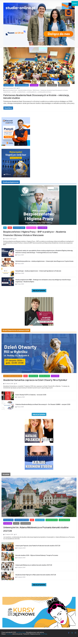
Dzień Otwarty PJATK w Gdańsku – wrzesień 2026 (30, 394)
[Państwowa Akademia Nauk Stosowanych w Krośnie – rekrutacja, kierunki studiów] (39, 64)
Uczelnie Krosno (51, 85)
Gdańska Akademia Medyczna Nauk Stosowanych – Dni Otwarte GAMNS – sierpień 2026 (42, 404)
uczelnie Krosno (21, 92)
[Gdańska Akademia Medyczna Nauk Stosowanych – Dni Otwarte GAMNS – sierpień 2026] (8, 405)
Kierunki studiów (8, 85)
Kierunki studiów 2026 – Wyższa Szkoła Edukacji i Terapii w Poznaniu (36, 555)
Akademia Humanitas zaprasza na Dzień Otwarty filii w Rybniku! (35, 380)
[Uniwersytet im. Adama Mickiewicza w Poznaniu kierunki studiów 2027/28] (39, 497)
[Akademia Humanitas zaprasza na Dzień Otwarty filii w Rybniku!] (39, 353)
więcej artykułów (39, 290)
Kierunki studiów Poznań (21, 520)
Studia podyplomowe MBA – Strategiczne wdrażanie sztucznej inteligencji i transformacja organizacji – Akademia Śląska (43, 280)
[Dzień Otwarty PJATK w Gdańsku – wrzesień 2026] (8, 395)
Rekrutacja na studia (51, 520)
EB (19, 88)
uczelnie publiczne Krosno (44, 92)
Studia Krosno (34, 85)
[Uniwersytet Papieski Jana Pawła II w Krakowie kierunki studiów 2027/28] (8, 546)
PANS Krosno (36, 90)
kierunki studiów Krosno (11, 90)
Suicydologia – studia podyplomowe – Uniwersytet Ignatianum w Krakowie (38, 271)
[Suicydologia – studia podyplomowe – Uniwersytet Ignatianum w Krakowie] (8, 272)
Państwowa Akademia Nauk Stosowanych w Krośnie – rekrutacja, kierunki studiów (36, 96)
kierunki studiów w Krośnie (25, 90)
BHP (5, 227)
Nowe (9, 227)
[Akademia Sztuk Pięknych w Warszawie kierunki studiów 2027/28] (8, 576)
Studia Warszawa (42, 227)
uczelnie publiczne (31, 92)
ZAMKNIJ (74, 3)
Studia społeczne (31, 227)
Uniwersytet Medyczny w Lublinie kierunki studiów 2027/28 (33, 565)
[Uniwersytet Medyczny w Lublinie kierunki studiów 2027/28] (8, 566)
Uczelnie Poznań (25, 523)
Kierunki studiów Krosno (21, 85)
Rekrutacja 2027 (40, 520)
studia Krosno (7, 92)
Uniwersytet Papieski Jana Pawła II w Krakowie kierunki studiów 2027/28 (37, 545)
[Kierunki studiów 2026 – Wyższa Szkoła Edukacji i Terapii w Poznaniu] (8, 556)
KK (16, 534)
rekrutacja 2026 (33, 376)
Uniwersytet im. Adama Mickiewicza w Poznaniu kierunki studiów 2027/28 (36, 529)
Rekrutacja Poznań (64, 520)
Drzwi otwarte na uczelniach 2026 (13, 376)
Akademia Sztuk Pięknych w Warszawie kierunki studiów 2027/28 (35, 575)
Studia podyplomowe (19, 227)
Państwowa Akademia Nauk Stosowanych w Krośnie (54, 90)
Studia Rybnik (55, 376)
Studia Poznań (7, 523)
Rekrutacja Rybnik (44, 376)
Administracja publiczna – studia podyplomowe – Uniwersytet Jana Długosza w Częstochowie (44, 261)
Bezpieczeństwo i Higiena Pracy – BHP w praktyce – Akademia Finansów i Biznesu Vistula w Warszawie (34, 233)
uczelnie (14, 92)
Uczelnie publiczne (64, 85)
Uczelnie (42, 85)
